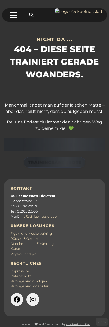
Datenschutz (21, 276)
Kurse (15, 249)
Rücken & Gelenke (25, 239)
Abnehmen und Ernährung (32, 244)
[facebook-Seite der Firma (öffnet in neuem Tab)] (17, 299)
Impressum (20, 271)
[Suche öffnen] (31, 15)
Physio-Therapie (24, 254)
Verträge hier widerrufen (30, 286)
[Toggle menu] (13, 15)
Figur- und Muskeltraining (31, 234)
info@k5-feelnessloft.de (38, 216)
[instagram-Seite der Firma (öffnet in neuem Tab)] (32, 299)
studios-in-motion (78, 324)
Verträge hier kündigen (29, 281)
